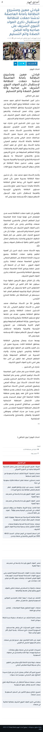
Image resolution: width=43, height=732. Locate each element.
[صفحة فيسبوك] (2, 2)
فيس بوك (34, 453)
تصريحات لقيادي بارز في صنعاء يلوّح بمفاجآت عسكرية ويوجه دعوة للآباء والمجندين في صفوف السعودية (23, 652)
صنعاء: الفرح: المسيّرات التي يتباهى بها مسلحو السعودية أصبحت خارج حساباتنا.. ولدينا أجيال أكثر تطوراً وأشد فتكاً (23, 630)
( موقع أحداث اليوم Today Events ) (18, 727)
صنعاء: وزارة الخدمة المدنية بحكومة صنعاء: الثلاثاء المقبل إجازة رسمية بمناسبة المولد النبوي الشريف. (22, 526)
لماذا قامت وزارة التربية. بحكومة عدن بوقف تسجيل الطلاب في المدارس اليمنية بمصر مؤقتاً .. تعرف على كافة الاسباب (21, 510)
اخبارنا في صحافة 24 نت (30, 449)
